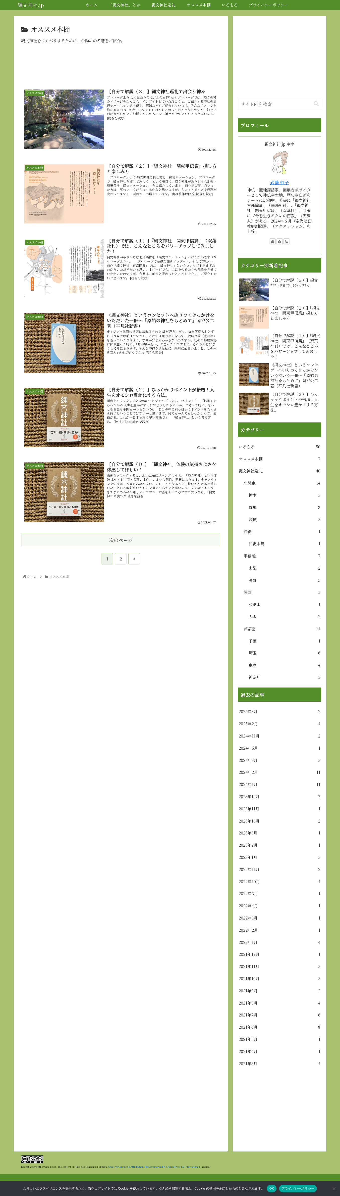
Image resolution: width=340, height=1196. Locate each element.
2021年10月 (279, 978)
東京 (284, 665)
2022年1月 (279, 942)
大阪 (284, 616)
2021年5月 (279, 1039)
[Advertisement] (120, 67)
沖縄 (282, 531)
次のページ (121, 540)
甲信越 (282, 556)
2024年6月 (279, 748)
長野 (284, 580)
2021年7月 (279, 1015)
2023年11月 (279, 809)
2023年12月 (279, 796)
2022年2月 (279, 930)
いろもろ (279, 447)
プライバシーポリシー (298, 1188)
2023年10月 (279, 821)
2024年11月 (279, 736)
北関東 (282, 483)
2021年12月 (279, 954)
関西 (282, 592)
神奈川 (284, 677)
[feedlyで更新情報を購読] (280, 241)
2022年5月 (279, 893)
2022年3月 (279, 918)
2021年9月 (279, 991)
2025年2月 (279, 724)
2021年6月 (279, 1027)
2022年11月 (279, 869)
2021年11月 (279, 966)
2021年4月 (279, 1051)
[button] (316, 104)
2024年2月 (279, 772)
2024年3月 (279, 760)
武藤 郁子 (279, 182)
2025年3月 (279, 711)
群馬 (284, 507)
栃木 (284, 495)
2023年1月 (279, 857)
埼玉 (284, 653)
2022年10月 (279, 881)
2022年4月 (279, 906)
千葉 (284, 641)
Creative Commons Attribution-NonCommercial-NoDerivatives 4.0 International (154, 1166)
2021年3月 (279, 1063)
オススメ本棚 (279, 459)
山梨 (284, 568)
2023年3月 (279, 833)
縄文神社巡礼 (279, 471)
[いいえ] (333, 1188)
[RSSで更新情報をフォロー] (286, 241)
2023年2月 (279, 845)
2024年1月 (279, 784)
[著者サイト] (273, 241)
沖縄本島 (284, 544)
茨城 (284, 519)
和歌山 (284, 604)
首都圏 (282, 629)
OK (271, 1188)
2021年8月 (279, 1003)
